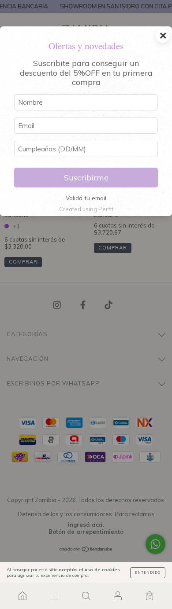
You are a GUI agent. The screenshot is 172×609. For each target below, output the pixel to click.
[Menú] (54, 595)
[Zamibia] (22, 595)
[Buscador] (86, 595)
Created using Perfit (86, 209)
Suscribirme (86, 177)
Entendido (148, 572)
